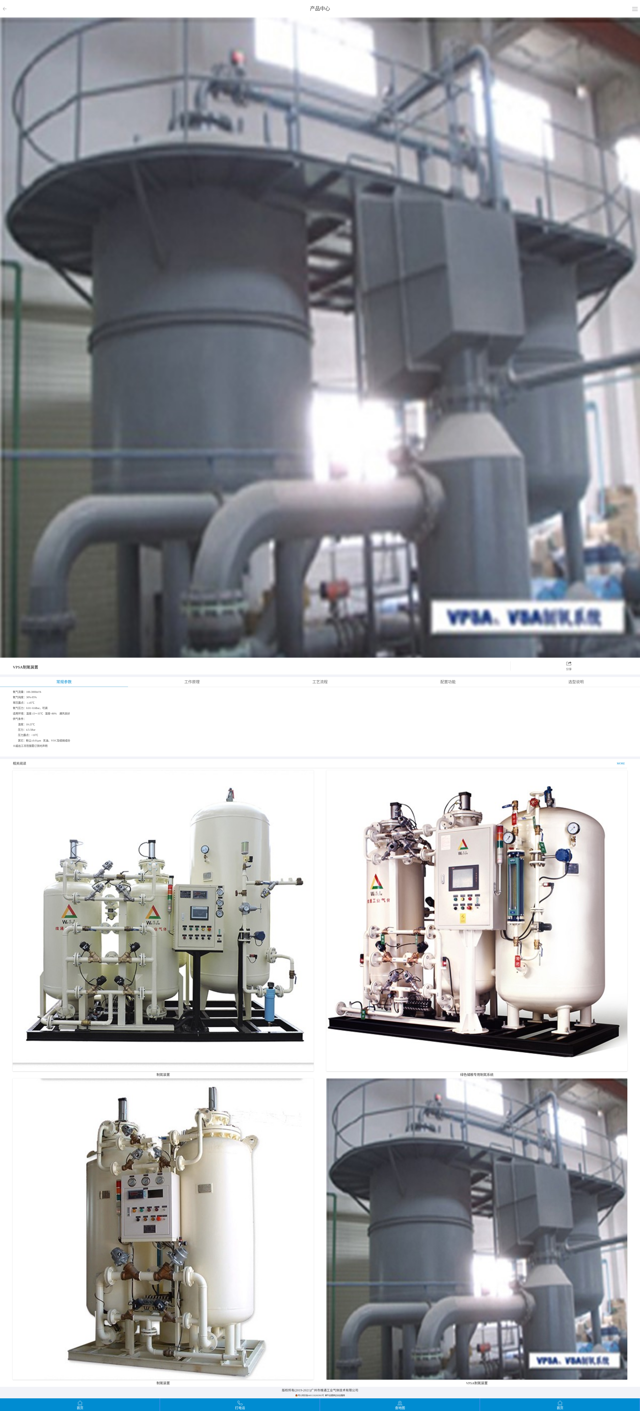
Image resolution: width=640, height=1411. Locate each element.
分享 (569, 669)
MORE (621, 763)
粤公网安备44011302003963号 (311, 1395)
